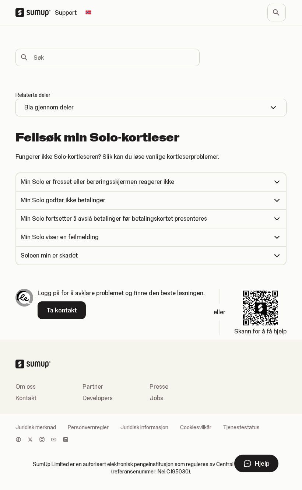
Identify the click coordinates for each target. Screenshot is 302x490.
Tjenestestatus (241, 427)
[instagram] (42, 440)
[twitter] (30, 440)
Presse (159, 386)
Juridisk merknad (35, 427)
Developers (97, 398)
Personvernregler (88, 427)
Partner (92, 386)
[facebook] (18, 440)
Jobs (156, 398)
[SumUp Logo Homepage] (35, 12)
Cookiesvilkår (195, 427)
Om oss (25, 386)
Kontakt (25, 398)
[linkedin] (66, 440)
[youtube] (54, 440)
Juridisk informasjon (144, 427)
